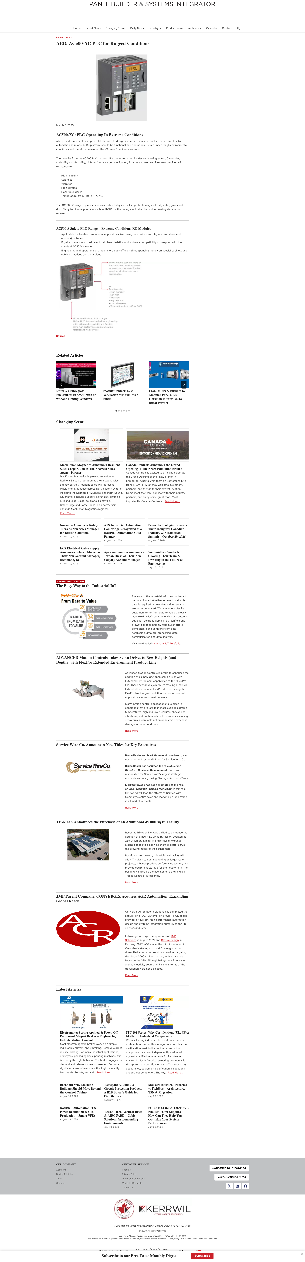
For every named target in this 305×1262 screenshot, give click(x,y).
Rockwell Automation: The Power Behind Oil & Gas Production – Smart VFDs (78, 1111)
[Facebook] (245, 1186)
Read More (131, 730)
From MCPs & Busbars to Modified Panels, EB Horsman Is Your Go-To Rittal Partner (167, 397)
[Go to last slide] (61, 385)
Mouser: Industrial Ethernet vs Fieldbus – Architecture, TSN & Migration (167, 1088)
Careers (60, 1183)
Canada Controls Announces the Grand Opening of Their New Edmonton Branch (154, 467)
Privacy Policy (129, 1174)
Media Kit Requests (132, 1183)
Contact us (127, 1187)
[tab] (116, 411)
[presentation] (76, 374)
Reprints (126, 1169)
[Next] (183, 385)
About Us (61, 1169)
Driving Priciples (64, 1174)
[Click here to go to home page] (62, 28)
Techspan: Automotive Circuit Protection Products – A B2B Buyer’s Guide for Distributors (124, 1090)
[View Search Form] (238, 28)
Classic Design (170, 940)
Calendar (211, 28)
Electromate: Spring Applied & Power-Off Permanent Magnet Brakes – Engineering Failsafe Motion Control (89, 1036)
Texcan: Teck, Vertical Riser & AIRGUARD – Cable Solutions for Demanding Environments (123, 1117)
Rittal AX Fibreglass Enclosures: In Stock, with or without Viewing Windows (76, 395)
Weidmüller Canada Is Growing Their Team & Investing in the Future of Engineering (165, 557)
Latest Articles (68, 989)
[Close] (302, 1254)
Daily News (137, 28)
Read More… (67, 513)
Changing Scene (115, 28)
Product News (174, 28)
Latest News (93, 28)
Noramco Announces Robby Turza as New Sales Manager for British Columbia (79, 529)
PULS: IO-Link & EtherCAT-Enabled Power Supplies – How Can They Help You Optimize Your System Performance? (168, 1115)
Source (60, 336)
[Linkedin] (237, 1186)
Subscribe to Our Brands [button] (229, 1168)
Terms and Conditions (133, 1178)
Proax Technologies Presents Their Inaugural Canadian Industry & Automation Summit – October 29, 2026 (167, 530)
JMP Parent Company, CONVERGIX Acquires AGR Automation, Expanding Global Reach (122, 898)
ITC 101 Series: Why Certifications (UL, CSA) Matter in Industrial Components (157, 1034)
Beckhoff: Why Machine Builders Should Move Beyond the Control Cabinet (80, 1088)
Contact (227, 28)
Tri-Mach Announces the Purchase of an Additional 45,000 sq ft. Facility (117, 822)
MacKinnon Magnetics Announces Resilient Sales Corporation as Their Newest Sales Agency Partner (90, 468)
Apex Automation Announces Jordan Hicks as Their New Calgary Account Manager (124, 556)
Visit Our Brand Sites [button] (231, 1177)
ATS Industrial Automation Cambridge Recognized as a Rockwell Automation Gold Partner (123, 530)
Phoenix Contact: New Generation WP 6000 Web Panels (120, 395)
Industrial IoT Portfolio (166, 643)
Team (59, 1178)
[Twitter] (229, 1186)
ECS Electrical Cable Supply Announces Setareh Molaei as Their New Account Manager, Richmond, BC (80, 554)
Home (77, 28)
